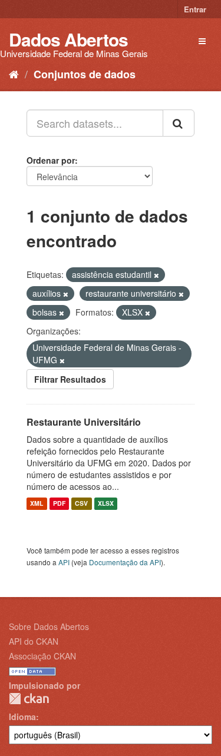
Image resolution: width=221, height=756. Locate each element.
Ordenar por (51, 160)
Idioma (22, 716)
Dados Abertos (68, 39)
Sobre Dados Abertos (49, 626)
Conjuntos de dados (85, 74)
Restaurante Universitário (84, 422)
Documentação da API (125, 562)
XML (36, 503)
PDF (59, 503)
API (64, 562)
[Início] (14, 73)
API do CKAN (33, 641)
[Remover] (156, 275)
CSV (81, 503)
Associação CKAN (42, 656)
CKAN (29, 698)
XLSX (106, 503)
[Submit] (178, 123)
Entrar (195, 9)
